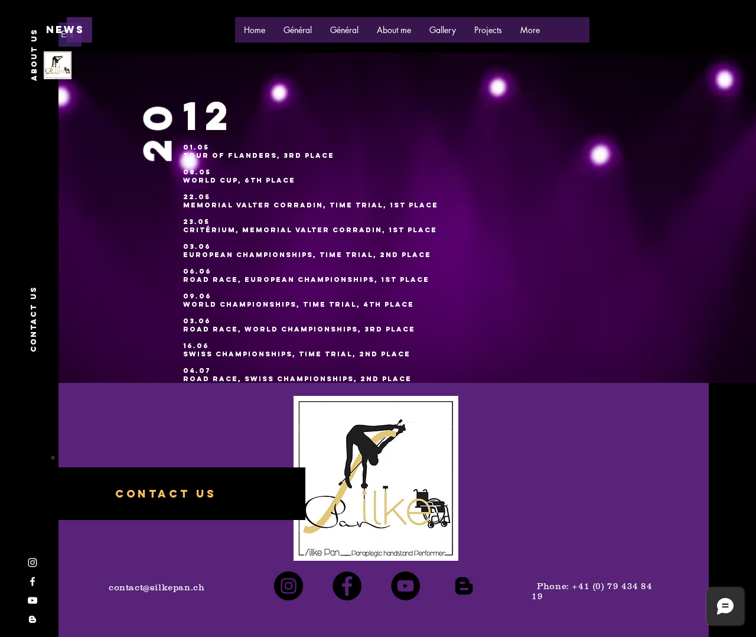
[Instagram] (288, 585)
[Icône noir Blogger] (463, 585)
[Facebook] (347, 585)
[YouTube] (405, 585)
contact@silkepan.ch (156, 587)
